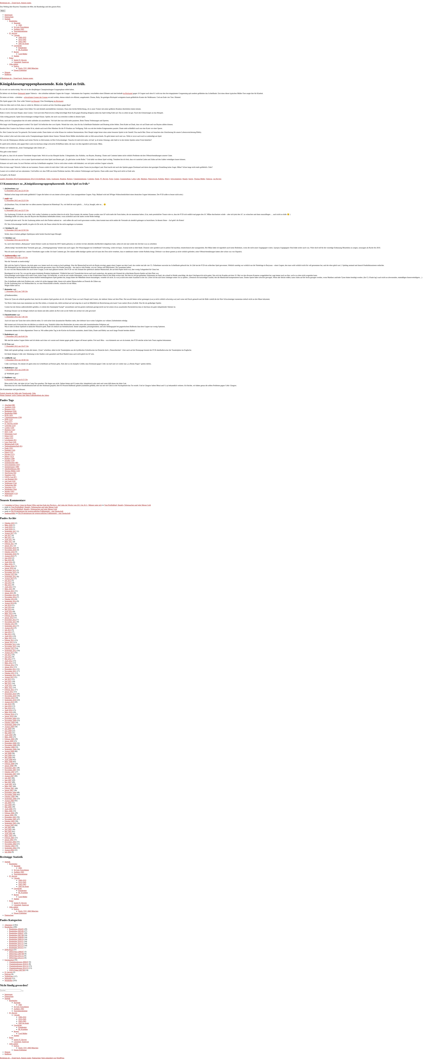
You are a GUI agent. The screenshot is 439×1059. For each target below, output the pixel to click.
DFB (9, 419)
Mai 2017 (8, 537)
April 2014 (8, 611)
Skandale (17, 23)
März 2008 (8, 762)
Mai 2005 (8, 831)
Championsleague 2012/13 (27, 179)
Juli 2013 (8, 630)
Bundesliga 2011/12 (16, 943)
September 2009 (10, 725)
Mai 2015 (8, 585)
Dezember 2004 (10, 842)
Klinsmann (11, 434)
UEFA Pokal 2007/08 (17, 970)
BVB (9, 415)
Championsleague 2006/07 (18, 962)
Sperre (190, 179)
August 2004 (9, 850)
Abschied (10, 405)
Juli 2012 (8, 655)
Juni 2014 (8, 607)
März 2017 (8, 542)
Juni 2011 (8, 681)
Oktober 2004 (10, 846)
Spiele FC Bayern (20, 60)
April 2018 (8, 529)
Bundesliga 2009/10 (16, 939)
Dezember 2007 (10, 768)
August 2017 (9, 533)
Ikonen (16, 52)
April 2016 (8, 562)
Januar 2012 (9, 667)
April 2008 (8, 759)
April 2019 (8, 527)
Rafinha (161, 179)
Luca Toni (10, 442)
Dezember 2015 (10, 570)
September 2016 (10, 554)
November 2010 (10, 696)
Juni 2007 (8, 780)
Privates (10, 454)
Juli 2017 (8, 535)
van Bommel (11, 479)
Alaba (48, 179)
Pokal (11, 58)
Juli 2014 (8, 605)
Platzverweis (152, 179)
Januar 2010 (9, 716)
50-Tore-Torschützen (21, 27)
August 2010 (9, 702)
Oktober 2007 (10, 772)
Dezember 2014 (10, 595)
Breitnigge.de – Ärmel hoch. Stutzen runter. (15, 3)
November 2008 (10, 745)
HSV (9, 432)
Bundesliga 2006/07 (16, 933)
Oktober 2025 (10, 523)
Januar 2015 (9, 593)
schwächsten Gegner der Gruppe (36, 97)
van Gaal (10, 481)
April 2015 (8, 587)
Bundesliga (13, 21)
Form (111, 179)
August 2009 (9, 727)
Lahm (133, 179)
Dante (97, 179)
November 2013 (10, 622)
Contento (90, 179)
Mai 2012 (8, 659)
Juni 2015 (8, 583)
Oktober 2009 (10, 722)
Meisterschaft (12, 444)
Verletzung (11, 483)
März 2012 (8, 663)
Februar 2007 (9, 788)
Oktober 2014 (10, 599)
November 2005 (10, 819)
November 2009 (10, 720)
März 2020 (8, 525)
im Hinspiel (35, 101)
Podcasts (8, 974)
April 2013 (8, 636)
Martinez (144, 179)
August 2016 (9, 556)
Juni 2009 (8, 731)
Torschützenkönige (20, 31)
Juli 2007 (8, 778)
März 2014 (8, 613)
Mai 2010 (8, 708)
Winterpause (11, 493)
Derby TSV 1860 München (28, 68)
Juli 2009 (8, 729)
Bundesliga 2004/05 (16, 929)
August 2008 (9, 751)
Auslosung (55, 179)
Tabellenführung (12, 469)
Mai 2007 (8, 782)
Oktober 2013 (10, 624)
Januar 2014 (9, 618)
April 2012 (8, 661)
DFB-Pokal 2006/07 (16, 952)
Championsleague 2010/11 (18, 964)
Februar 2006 (9, 813)
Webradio (8, 978)
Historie (7, 72)
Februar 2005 (9, 838)
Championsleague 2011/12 (18, 966)
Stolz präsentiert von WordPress (52, 1058)
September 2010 (10, 700)
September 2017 (10, 531)
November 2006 (10, 794)
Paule (9, 448)
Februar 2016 (9, 566)
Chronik (17, 35)
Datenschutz (9, 17)
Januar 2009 (9, 741)
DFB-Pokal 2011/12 (16, 956)
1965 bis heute (23, 44)
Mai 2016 (8, 560)
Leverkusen (10, 440)
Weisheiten (11, 489)
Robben (10, 458)
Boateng (63, 179)
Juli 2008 (8, 753)
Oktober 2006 (10, 797)
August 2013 (9, 628)
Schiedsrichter (11, 463)
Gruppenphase (125, 179)
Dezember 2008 (10, 743)
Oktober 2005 (10, 821)
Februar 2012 (9, 665)
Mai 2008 (8, 757)
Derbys (16, 66)
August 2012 (9, 653)
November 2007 (10, 770)
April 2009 (8, 735)
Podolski (10, 450)
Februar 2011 (9, 690)
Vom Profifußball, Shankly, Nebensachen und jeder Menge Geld (127, 505)
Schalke (10, 461)
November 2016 (10, 550)
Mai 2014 (8, 609)
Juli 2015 (8, 581)
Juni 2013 (8, 632)
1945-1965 (22, 41)
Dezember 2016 (10, 548)
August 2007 (9, 776)
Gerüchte (10, 426)
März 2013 (8, 638)
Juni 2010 (8, 706)
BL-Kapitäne (23, 50)
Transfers (10, 475)
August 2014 (9, 603)
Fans (8, 421)
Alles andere (13, 64)
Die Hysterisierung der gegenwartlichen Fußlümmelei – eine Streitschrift (37, 511)
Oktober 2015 (10, 574)
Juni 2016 (8, 558)
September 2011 (10, 675)
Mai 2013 (8, 634)
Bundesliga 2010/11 (16, 941)
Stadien (16, 56)
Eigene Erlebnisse (20, 70)
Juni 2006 (8, 805)
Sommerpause (12, 467)
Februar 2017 (9, 544)
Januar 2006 (9, 815)
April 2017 (8, 539)
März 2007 (8, 786)
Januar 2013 (9, 642)
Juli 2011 (8, 679)
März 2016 (8, 564)
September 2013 (10, 626)
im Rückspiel (128, 93)
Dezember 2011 (10, 669)
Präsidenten (22, 48)
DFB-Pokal (9, 950)
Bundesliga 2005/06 (16, 931)
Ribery (167, 179)
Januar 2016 (9, 568)
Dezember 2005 (10, 817)
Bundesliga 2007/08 (16, 935)
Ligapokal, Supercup (21, 62)
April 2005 (8, 834)
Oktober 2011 (10, 673)
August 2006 (9, 801)
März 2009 (8, 737)
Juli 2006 (8, 803)
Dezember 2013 (10, 620)
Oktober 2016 (10, 552)
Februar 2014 (9, 616)
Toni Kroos (10, 473)
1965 (20, 25)
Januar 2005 (9, 840)
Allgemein (8, 925)
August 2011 (9, 677)
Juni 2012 (8, 657)
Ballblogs (8, 74)
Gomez (116, 179)
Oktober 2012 (10, 648)
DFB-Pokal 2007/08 (16, 954)
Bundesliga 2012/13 (16, 945)
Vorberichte (10, 485)
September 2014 (10, 601)
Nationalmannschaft (13, 446)
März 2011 (8, 688)
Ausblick (10, 407)
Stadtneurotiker (11, 255)
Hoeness (10, 430)
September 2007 (10, 774)
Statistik (7, 19)
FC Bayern (13, 33)
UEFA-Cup (10, 477)
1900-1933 (22, 37)
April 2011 (8, 685)
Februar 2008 (9, 764)
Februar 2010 (9, 714)
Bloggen (10, 409)
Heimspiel (21, 93)
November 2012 (10, 646)
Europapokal (9, 960)
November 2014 (10, 597)
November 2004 (10, 844)
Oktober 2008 (10, 747)
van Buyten (217, 179)
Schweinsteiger (176, 179)
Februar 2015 (9, 591)
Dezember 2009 (10, 718)
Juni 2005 (8, 829)
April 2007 (8, 784)
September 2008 (10, 749)
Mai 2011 (8, 683)
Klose (9, 436)
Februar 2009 (9, 739)
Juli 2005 (8, 827)
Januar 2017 (9, 546)
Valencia (209, 179)
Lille (138, 179)
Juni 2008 (8, 755)
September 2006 (10, 799)
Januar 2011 (9, 692)
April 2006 (8, 809)
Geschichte (18, 46)
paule (2, 179)
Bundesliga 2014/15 (16, 948)
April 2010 (8, 710)
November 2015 (10, 572)
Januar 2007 (9, 790)
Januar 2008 (9, 766)
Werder (9, 491)
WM (8, 495)
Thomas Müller (199, 179)
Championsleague (80, 179)
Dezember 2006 (10, 792)
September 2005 (10, 823)
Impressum (8, 15)
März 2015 (8, 589)
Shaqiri (184, 179)
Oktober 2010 (10, 698)
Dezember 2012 (10, 644)
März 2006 (8, 811)
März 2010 (8, 712)
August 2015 (9, 579)
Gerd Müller (22, 54)
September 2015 (10, 576)
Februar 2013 (9, 640)
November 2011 (10, 671)
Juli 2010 (8, 704)
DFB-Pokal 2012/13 (16, 958)
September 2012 (10, 651)
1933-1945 (22, 39)
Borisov (70, 179)
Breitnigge (10, 411)
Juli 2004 (8, 852)
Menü (3, 11)
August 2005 (9, 825)
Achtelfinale (41, 179)
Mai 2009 (8, 733)
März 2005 (8, 836)
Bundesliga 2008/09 (16, 937)
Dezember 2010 (10, 694)
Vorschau (10, 487)
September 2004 (10, 848)
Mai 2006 (8, 807)
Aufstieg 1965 (19, 29)
